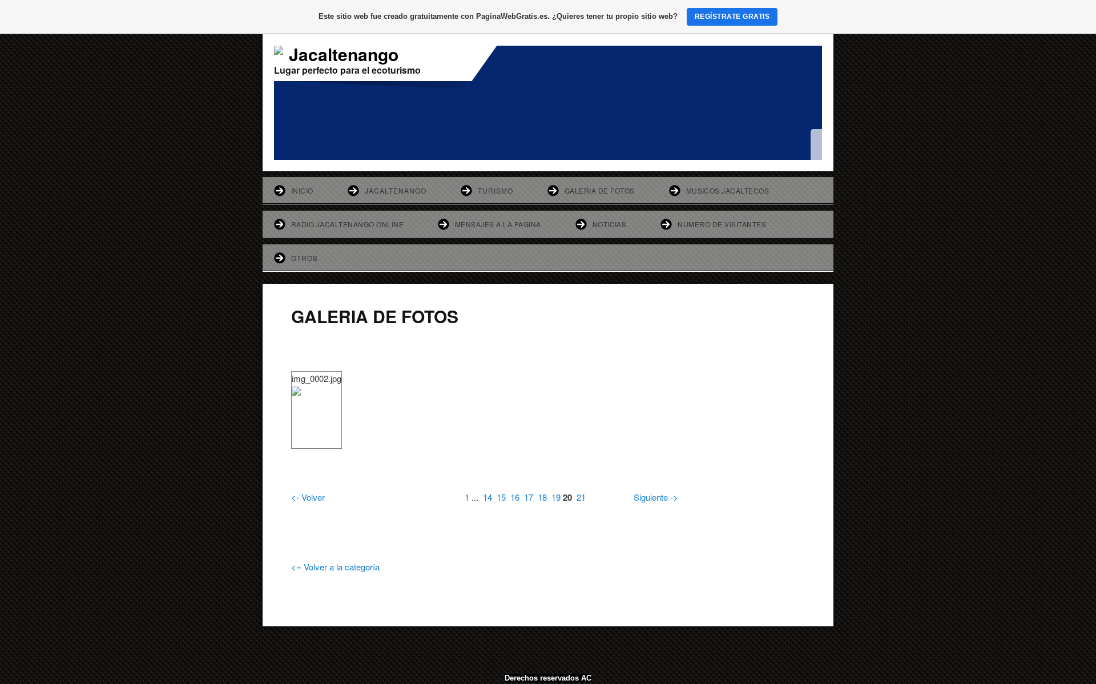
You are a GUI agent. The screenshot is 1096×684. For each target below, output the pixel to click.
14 (487, 497)
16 (514, 497)
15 (501, 497)
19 (556, 497)
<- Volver (308, 497)
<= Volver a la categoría (335, 567)
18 (542, 497)
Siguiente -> (656, 497)
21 (581, 497)
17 (528, 497)
